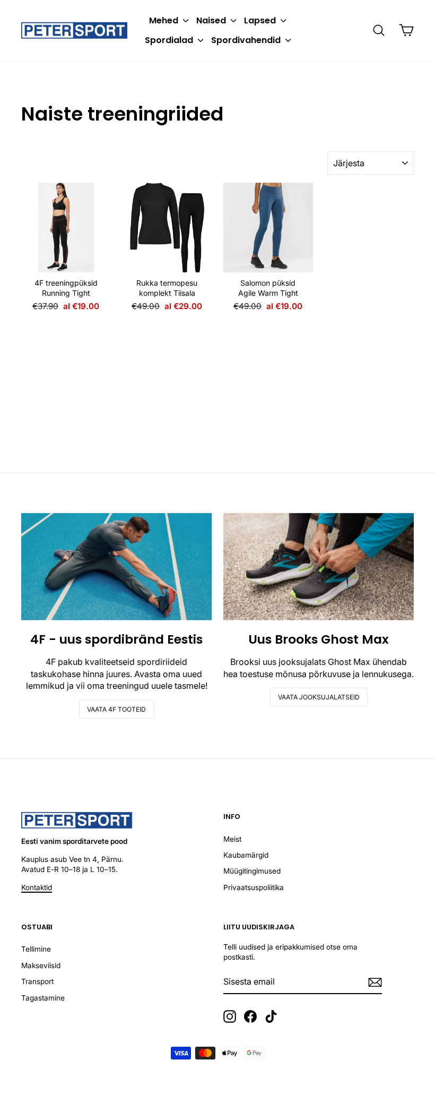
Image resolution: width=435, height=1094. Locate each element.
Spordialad (170, 40)
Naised (212, 20)
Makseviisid (40, 965)
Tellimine (36, 949)
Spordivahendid (247, 40)
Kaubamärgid (245, 855)
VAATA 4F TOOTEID (116, 709)
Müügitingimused (252, 871)
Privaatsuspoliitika (253, 887)
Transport (37, 981)
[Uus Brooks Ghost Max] (318, 566)
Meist (232, 839)
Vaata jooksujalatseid (319, 697)
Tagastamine (43, 998)
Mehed (164, 20)
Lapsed (261, 20)
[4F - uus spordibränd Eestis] (116, 566)
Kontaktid (36, 887)
